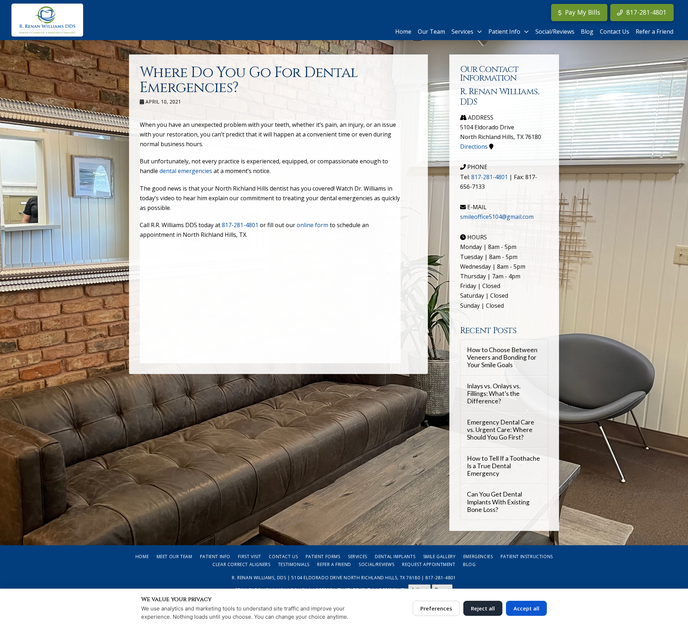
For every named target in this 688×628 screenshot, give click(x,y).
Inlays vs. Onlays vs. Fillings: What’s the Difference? (494, 393)
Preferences (436, 608)
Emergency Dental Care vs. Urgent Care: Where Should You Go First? (500, 429)
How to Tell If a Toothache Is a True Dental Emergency (503, 466)
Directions (474, 146)
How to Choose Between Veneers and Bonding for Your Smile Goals (502, 357)
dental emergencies (185, 171)
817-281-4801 (240, 225)
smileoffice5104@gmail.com (497, 217)
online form (312, 225)
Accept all (526, 608)
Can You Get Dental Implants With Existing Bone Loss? (498, 501)
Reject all (483, 608)
